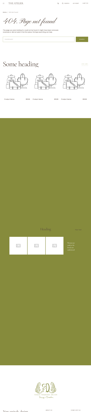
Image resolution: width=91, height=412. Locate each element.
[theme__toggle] (58, 3)
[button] (65, 3)
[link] (45, 390)
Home (5, 12)
